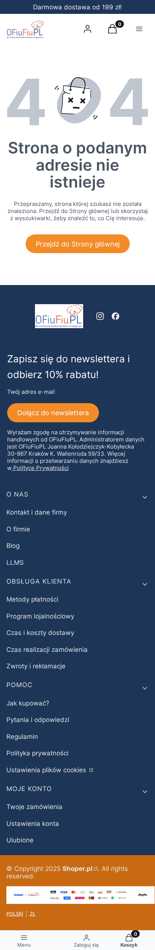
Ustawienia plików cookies (47, 770)
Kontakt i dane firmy (36, 512)
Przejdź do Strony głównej (78, 244)
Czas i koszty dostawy (40, 632)
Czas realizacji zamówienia (47, 649)
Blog (13, 545)
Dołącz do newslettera (53, 413)
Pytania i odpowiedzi (37, 719)
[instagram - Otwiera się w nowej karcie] (100, 316)
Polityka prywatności (37, 753)
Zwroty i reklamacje (35, 666)
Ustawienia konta (32, 823)
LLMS (15, 562)
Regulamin (22, 736)
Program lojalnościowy (40, 616)
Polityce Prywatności (41, 467)
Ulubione (19, 840)
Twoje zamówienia (34, 806)
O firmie (18, 529)
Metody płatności (32, 599)
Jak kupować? (27, 703)
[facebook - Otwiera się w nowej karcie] (115, 316)
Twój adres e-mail (31, 391)
